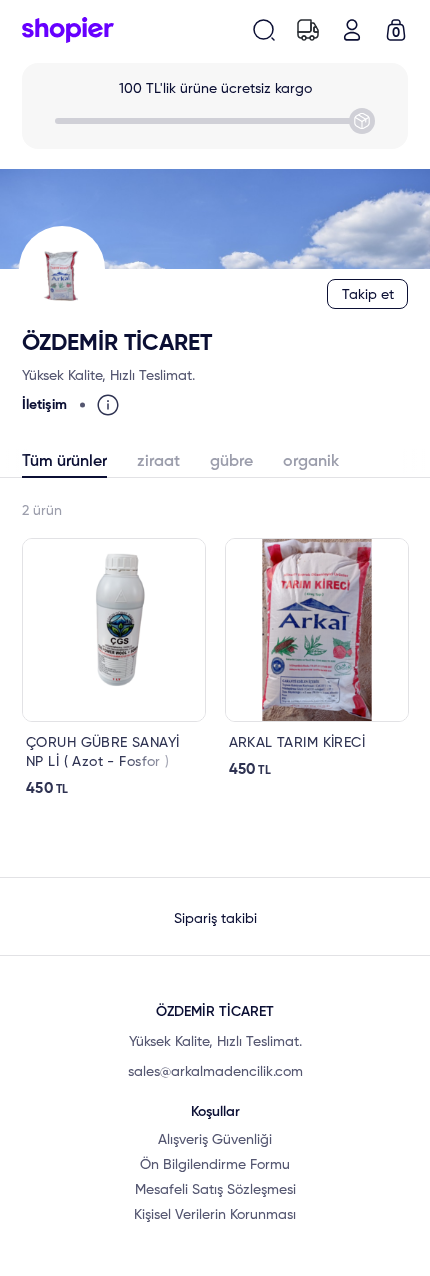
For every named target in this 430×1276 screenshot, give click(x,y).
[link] (114, 668)
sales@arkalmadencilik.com (215, 1072)
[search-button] (264, 30)
